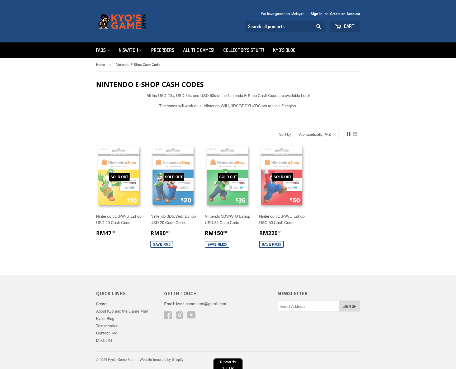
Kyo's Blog (284, 50)
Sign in (316, 13)
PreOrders (162, 50)
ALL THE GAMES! (198, 50)
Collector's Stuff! (243, 50)
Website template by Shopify (162, 359)
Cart (349, 26)
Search (102, 303)
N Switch (129, 50)
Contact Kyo (106, 333)
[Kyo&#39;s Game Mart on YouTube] (191, 316)
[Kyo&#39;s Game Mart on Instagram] (180, 316)
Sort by (285, 134)
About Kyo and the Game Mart (122, 311)
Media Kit (104, 340)
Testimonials (107, 325)
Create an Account (345, 13)
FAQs (101, 50)
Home (100, 64)
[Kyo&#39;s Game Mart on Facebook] (168, 316)
